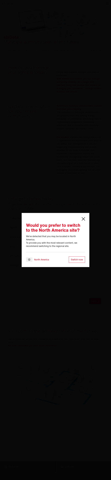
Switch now (77, 259)
